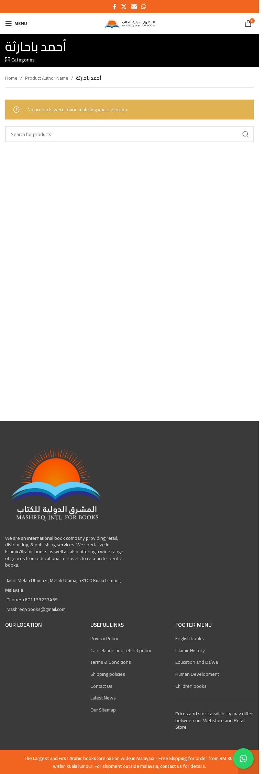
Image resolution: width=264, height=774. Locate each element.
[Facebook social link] (115, 6)
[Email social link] (134, 6)
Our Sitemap (103, 709)
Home (11, 78)
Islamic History (190, 650)
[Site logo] (129, 23)
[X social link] (124, 6)
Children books (191, 686)
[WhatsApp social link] (143, 6)
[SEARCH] (246, 134)
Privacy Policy (104, 638)
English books (189, 638)
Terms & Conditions (110, 662)
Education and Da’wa (196, 662)
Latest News (103, 697)
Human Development (197, 674)
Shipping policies (107, 674)
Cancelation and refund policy (120, 650)
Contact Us (101, 686)
